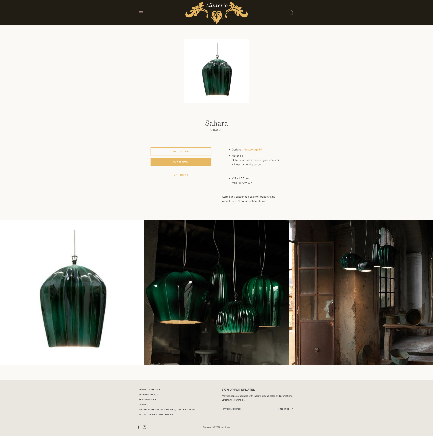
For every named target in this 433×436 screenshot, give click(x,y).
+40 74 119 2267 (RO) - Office (156, 414)
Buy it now (180, 162)
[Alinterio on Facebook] (138, 427)
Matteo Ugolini (253, 149)
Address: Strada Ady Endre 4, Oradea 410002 (167, 409)
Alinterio (225, 427)
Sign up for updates (238, 390)
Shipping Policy (148, 394)
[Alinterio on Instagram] (144, 427)
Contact (144, 404)
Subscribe (284, 409)
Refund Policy (147, 399)
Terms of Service (149, 389)
